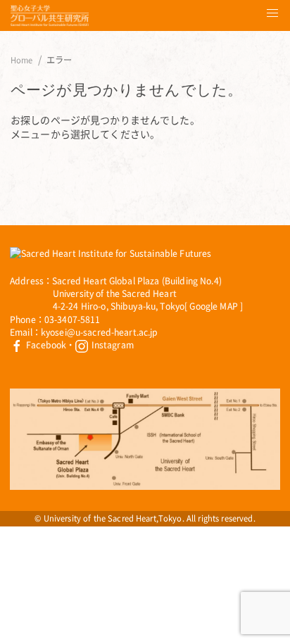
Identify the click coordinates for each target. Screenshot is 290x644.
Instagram (111, 345)
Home (22, 60)
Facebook (45, 345)
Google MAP (213, 306)
